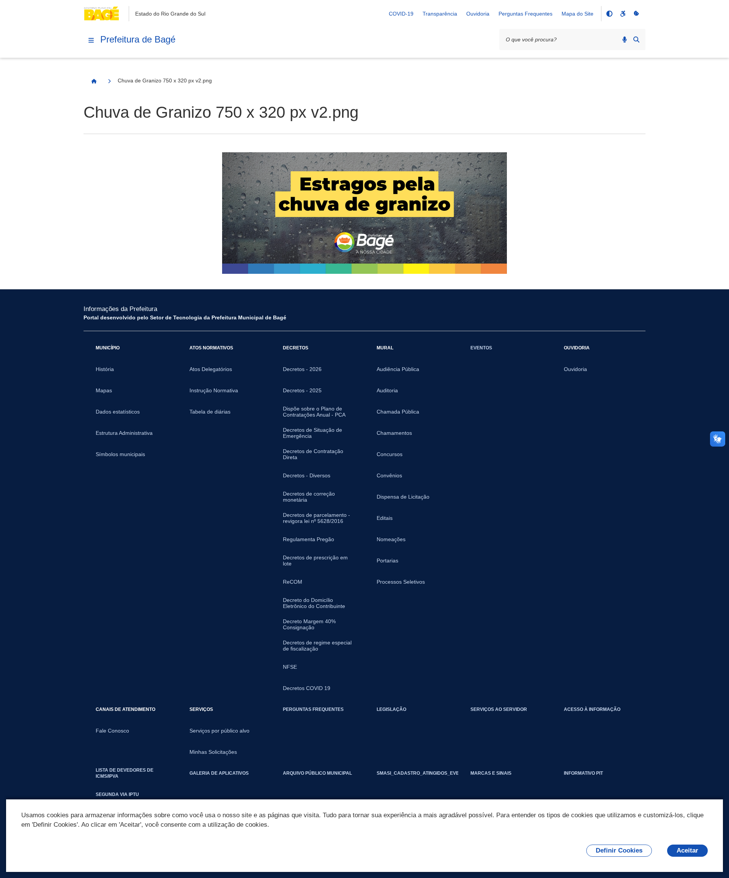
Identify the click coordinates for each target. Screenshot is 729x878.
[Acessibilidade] (623, 14)
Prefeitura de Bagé (137, 39)
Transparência (440, 14)
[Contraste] (609, 14)
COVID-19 (401, 14)
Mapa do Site (577, 14)
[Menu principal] (91, 40)
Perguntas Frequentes (525, 14)
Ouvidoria (477, 14)
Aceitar (687, 850)
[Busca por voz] (625, 39)
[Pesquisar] (636, 39)
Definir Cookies (619, 850)
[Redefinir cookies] (636, 14)
